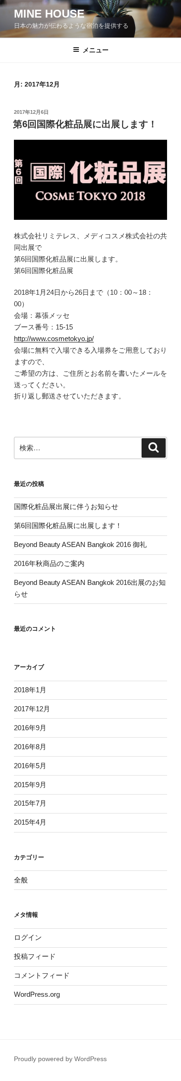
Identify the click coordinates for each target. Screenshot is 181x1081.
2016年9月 (30, 728)
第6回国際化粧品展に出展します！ (85, 124)
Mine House (49, 13)
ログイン (28, 937)
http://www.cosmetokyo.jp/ (54, 338)
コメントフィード (42, 975)
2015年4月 (30, 822)
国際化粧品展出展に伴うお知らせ (66, 506)
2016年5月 (30, 766)
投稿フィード (35, 956)
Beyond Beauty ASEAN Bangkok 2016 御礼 (80, 544)
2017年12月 (32, 709)
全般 (21, 880)
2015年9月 (30, 785)
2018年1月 (30, 690)
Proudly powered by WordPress (60, 1058)
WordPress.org (37, 994)
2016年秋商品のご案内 (49, 563)
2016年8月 (30, 747)
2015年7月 (30, 803)
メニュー (96, 50)
